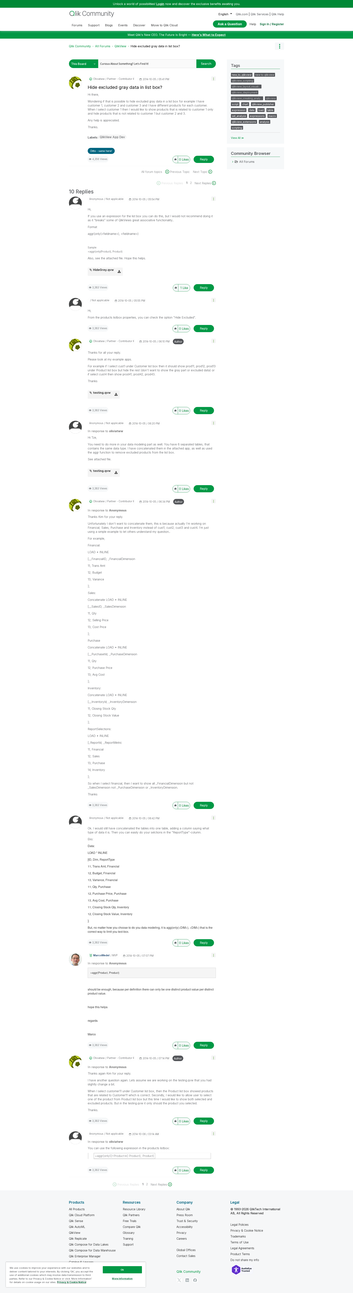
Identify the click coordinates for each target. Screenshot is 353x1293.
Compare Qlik (132, 1227)
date (252, 110)
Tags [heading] (235, 65)
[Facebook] (195, 1280)
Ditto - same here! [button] (101, 150)
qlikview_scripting (242, 80)
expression (238, 110)
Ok (122, 1269)
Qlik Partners (131, 1215)
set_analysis (239, 116)
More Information (122, 1278)
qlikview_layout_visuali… (246, 86)
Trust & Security (187, 1221)
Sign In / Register (272, 24)
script (235, 104)
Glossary (129, 1233)
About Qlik (183, 1209)
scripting (237, 127)
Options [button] (279, 46)
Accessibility (184, 1227)
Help (252, 24)
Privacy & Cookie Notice (246, 1230)
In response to (105, 431)
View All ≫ (237, 137)
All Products (77, 1209)
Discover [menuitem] (139, 25)
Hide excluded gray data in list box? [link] (155, 46)
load (261, 110)
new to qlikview (264, 74)
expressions (257, 116)
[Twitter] (179, 1280)
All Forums (102, 46)
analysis (264, 121)
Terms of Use (239, 1242)
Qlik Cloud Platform (82, 1215)
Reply (204, 159)
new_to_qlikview (242, 74)
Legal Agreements (242, 1248)
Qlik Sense (76, 1221)
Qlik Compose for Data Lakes (88, 1244)
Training (128, 1238)
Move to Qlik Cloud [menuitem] (164, 25)
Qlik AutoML (77, 1227)
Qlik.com (242, 14)
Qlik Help (277, 14)
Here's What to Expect (209, 35)
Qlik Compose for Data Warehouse (92, 1250)
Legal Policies (239, 1224)
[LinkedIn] (187, 1280)
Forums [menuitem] (77, 25)
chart (245, 104)
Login (160, 4)
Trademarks (238, 1236)
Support (128, 1244)
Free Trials (129, 1221)
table (270, 110)
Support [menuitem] (93, 25)
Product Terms (240, 1254)
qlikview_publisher (263, 104)
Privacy (181, 1233)
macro (272, 116)
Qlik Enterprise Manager (85, 1256)
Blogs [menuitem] (109, 25)
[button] (213, 78)
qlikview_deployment (244, 92)
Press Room (184, 1215)
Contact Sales (185, 1256)
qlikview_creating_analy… (247, 98)
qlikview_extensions (244, 121)
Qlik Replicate (78, 1238)
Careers (181, 1238)
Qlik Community (80, 46)
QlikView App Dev (112, 137)
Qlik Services (260, 14)
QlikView (120, 46)
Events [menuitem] (123, 25)
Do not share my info (245, 1260)
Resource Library (134, 1209)
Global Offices (186, 1250)
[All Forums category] (233, 161)
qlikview (271, 98)
